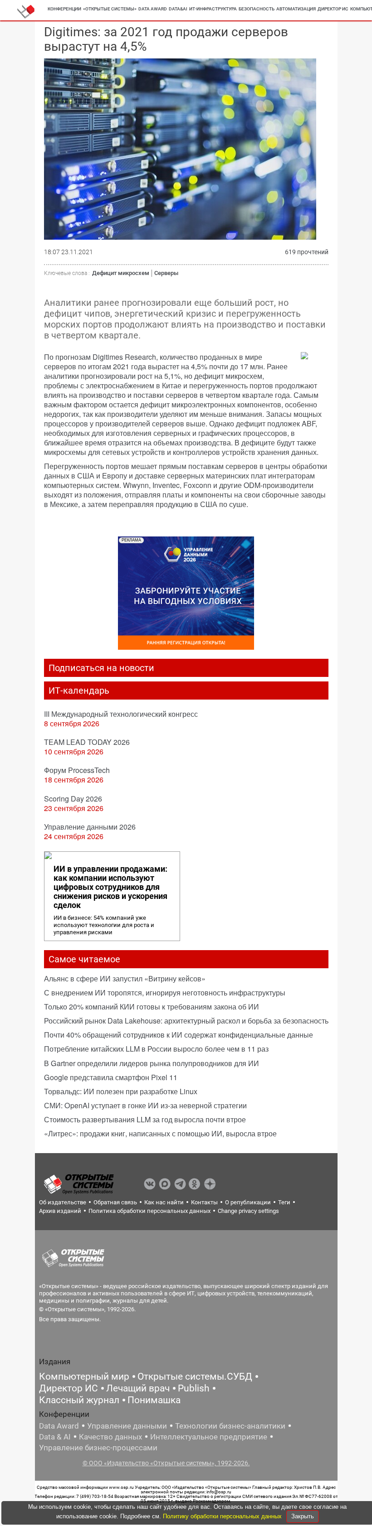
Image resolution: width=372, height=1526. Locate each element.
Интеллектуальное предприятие (208, 1436)
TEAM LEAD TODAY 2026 (87, 742)
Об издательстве (62, 1202)
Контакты (204, 1202)
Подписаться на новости (101, 667)
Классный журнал (79, 1400)
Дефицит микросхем (120, 273)
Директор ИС (333, 8)
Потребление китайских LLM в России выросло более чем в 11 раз (156, 1048)
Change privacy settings (248, 1210)
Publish (194, 1388)
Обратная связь (115, 1202)
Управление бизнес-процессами (98, 1447)
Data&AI (178, 8)
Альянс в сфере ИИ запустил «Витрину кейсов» (125, 978)
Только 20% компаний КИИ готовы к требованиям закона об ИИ (151, 1006)
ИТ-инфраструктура (213, 8)
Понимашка (154, 1400)
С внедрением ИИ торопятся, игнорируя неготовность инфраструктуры (164, 992)
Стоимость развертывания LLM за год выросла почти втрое (145, 1119)
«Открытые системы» (110, 8)
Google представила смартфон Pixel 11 (110, 1077)
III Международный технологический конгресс (121, 714)
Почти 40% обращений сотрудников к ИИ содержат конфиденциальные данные (178, 1034)
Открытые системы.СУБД (194, 1376)
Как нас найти (164, 1202)
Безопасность (256, 8)
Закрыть (302, 1516)
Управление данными (127, 1425)
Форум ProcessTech (77, 770)
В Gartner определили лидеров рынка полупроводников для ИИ (151, 1063)
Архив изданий (60, 1210)
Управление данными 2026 (90, 826)
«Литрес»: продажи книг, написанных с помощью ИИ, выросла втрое (160, 1133)
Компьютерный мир (84, 1376)
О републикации (248, 1202)
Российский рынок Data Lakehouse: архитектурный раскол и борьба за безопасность (186, 1020)
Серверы (166, 273)
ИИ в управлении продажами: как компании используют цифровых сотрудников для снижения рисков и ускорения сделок (110, 887)
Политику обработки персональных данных (223, 1516)
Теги (284, 1202)
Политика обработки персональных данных (149, 1210)
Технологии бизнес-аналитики (230, 1425)
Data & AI (55, 1436)
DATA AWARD (152, 8)
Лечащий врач (138, 1388)
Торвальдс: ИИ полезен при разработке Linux (120, 1091)
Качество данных (110, 1436)
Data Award (59, 1425)
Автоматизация (296, 8)
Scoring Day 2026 (73, 798)
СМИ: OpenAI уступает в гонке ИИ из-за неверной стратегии (145, 1105)
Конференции (64, 8)
